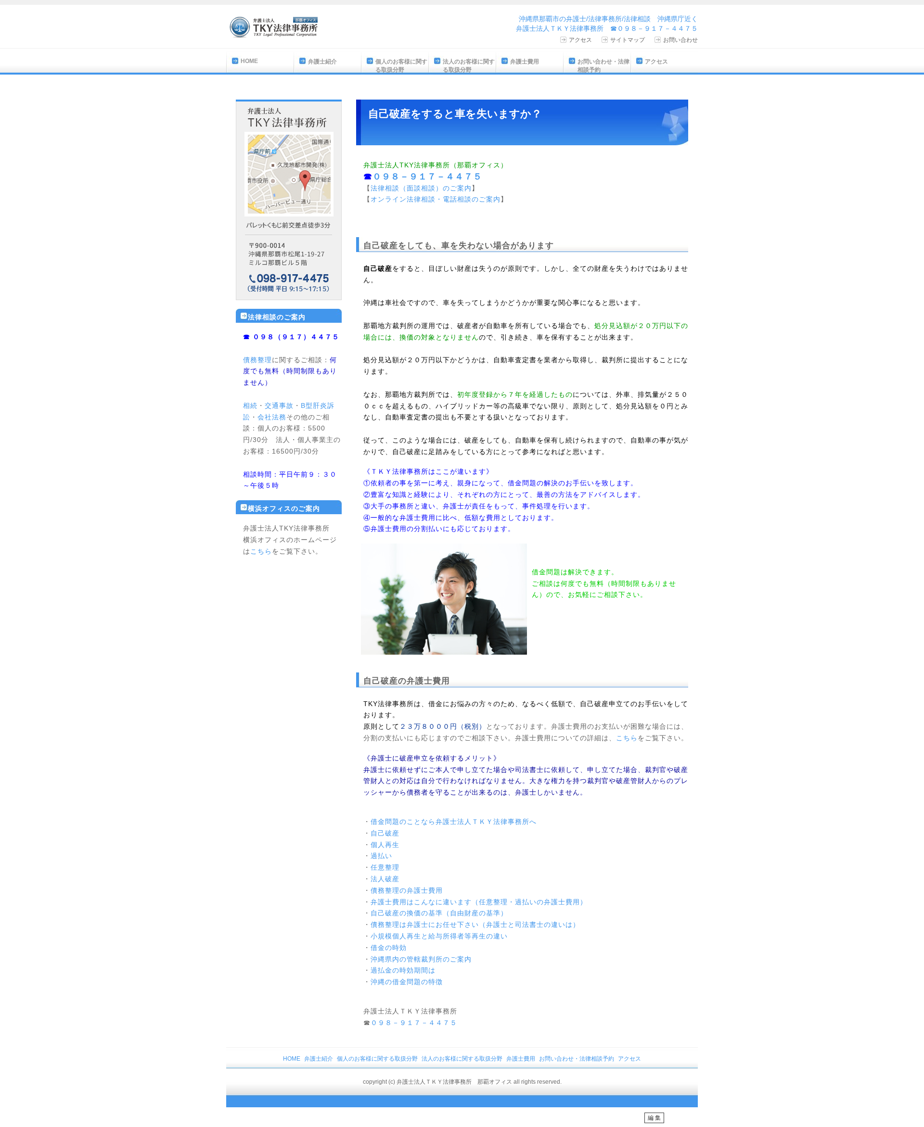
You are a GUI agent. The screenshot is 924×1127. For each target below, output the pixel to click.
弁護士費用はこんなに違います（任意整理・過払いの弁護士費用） (479, 902)
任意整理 (385, 867)
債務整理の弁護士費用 (407, 890)
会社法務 (271, 417)
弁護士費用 (524, 61)
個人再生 (385, 844)
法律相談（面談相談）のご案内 (421, 188)
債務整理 (257, 360)
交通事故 (279, 405)
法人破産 (385, 879)
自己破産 (385, 833)
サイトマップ (627, 40)
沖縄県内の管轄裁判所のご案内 (421, 959)
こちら (627, 738)
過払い (381, 856)
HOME (249, 61)
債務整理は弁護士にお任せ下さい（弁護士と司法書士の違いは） (475, 924)
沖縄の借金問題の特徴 (407, 982)
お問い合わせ (680, 40)
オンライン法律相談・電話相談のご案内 (435, 199)
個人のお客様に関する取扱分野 (401, 65)
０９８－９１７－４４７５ (427, 176)
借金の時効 (389, 947)
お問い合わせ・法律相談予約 (603, 65)
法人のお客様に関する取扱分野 (469, 65)
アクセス (580, 40)
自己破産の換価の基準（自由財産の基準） (439, 913)
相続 (250, 405)
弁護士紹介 (322, 61)
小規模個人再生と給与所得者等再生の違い (439, 936)
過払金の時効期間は (403, 970)
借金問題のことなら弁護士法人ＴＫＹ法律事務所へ (454, 821)
